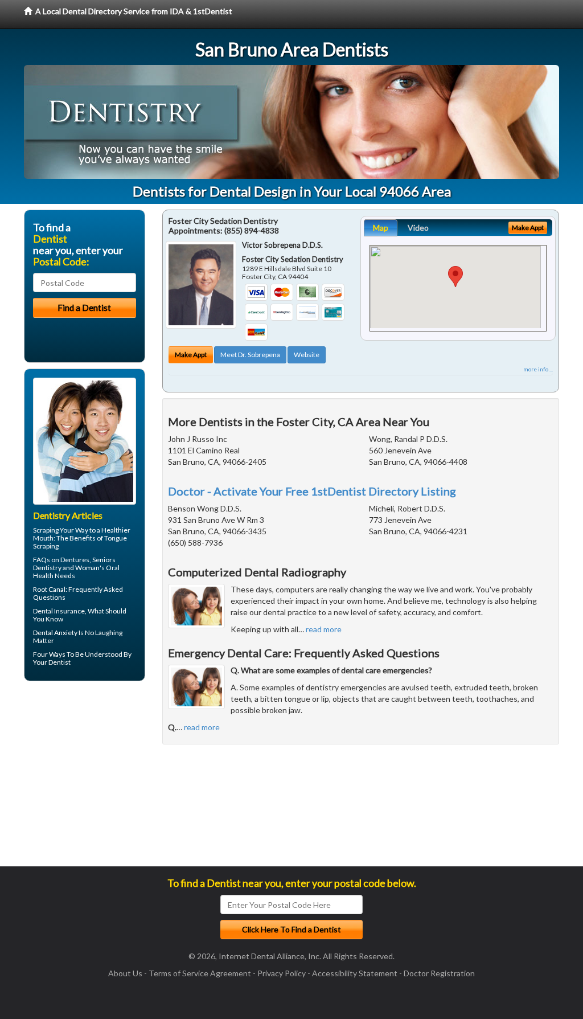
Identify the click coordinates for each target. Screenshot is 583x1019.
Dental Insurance (59, 611)
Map (380, 227)
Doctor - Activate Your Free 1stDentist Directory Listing (312, 491)
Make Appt (191, 354)
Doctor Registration (439, 973)
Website (306, 354)
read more (324, 629)
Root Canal (49, 589)
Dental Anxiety (55, 632)
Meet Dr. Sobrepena (250, 354)
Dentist (59, 662)
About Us (125, 973)
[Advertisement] (82, 778)
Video (418, 227)
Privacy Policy (281, 973)
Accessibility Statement (354, 973)
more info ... (538, 369)
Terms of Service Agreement (200, 973)
